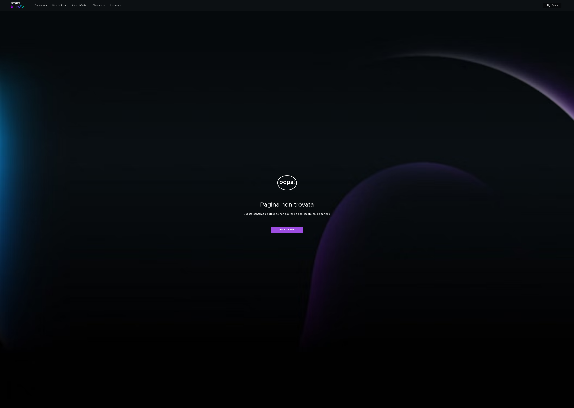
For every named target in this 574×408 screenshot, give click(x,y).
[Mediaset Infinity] (17, 5)
